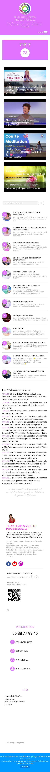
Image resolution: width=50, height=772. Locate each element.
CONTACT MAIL (21, 651)
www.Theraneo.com (7, 757)
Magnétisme (10, 554)
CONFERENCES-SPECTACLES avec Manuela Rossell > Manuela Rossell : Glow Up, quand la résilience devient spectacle (24, 397)
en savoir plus (28, 763)
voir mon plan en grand (14, 743)
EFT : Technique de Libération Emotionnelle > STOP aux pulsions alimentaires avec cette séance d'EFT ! (25, 447)
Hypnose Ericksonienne (24, 272)
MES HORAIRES (21, 660)
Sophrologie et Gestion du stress (28, 356)
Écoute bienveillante (30, 548)
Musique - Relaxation (23, 316)
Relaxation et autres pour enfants (29, 342)
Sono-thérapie (29, 552)
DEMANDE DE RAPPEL (24, 642)
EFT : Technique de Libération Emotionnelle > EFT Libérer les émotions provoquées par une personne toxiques (24, 438)
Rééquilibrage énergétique (26, 554)
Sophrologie (10, 546)
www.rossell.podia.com (16, 584)
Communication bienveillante (25, 550)
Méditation (19, 546)
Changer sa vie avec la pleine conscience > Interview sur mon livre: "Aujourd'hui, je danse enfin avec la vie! (24, 405)
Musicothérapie (17, 552)
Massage (19, 548)
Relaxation (18, 328)
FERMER (25, 767)
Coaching (9, 556)
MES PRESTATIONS (23, 669)
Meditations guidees (23, 302)
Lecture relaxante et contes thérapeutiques (26, 286)
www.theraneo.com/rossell (20, 573)
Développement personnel (26, 243)
